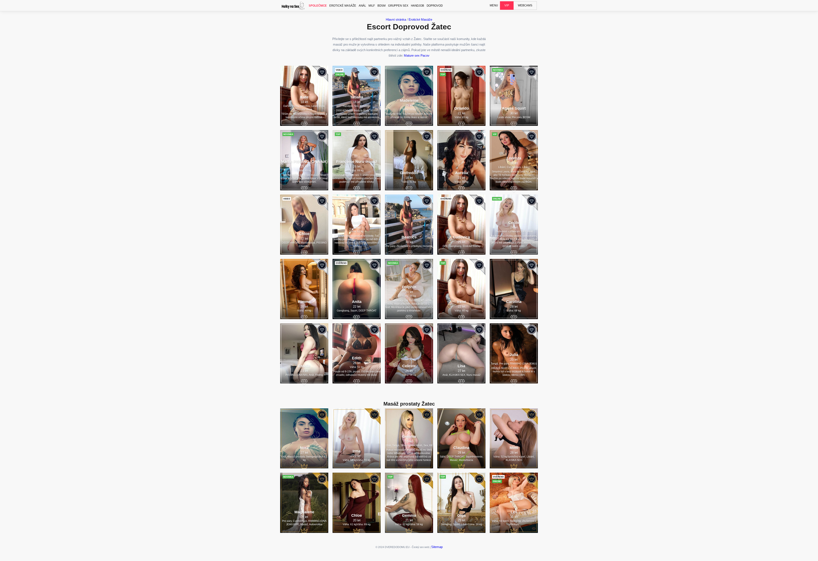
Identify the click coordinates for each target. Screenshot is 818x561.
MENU (494, 5)
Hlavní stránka (396, 19)
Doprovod (435, 5)
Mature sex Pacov (416, 55)
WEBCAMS (525, 5)
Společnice (318, 5)
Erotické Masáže (342, 5)
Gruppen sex (398, 5)
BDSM (381, 5)
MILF (372, 5)
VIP (506, 5)
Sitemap (437, 547)
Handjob (417, 5)
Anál (362, 5)
